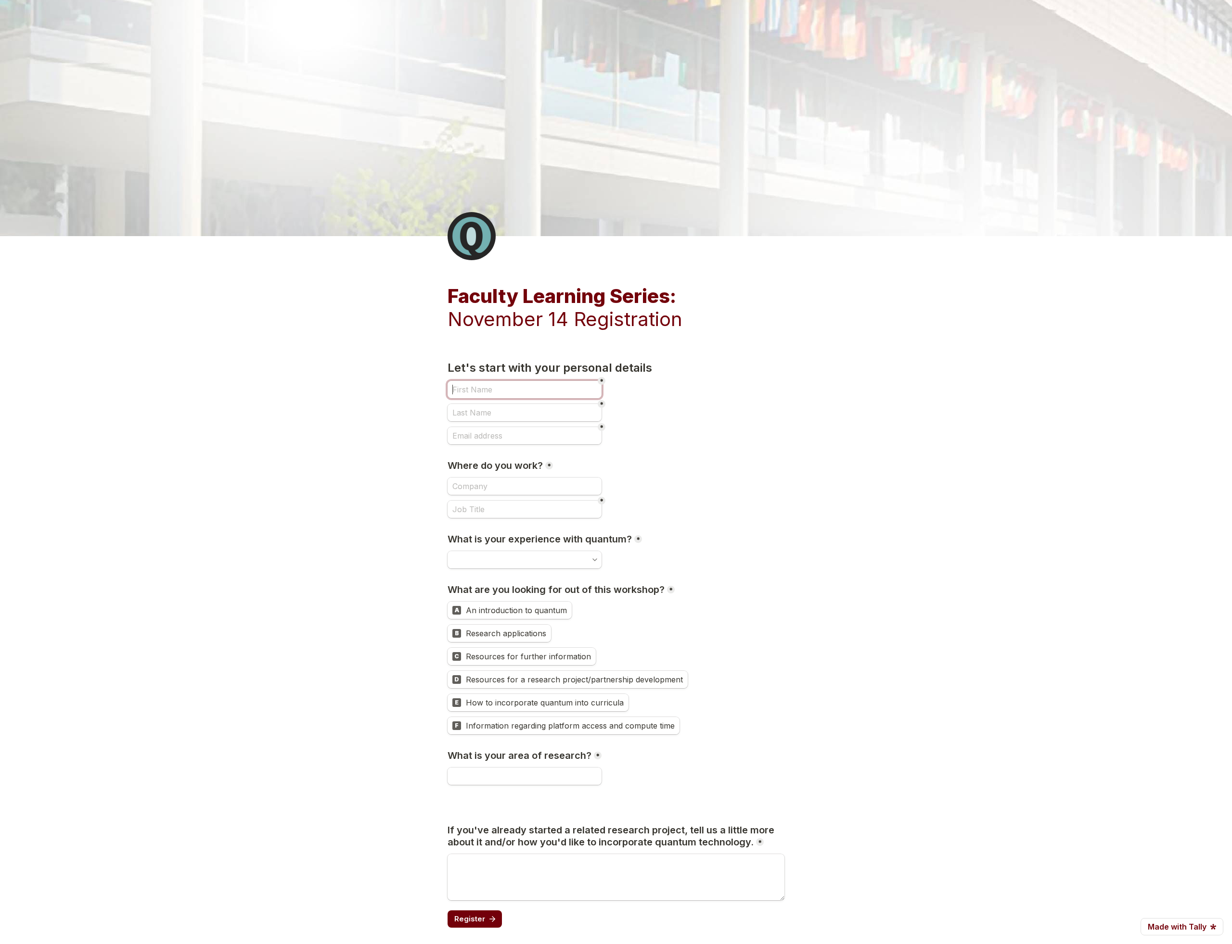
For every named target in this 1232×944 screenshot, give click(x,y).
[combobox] (525, 559)
